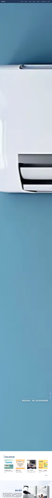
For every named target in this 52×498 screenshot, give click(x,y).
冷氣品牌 (30, 1)
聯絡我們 (48, 1)
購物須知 (34, 1)
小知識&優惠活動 (43, 1)
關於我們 (22, 1)
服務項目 (26, 1)
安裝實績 (38, 1)
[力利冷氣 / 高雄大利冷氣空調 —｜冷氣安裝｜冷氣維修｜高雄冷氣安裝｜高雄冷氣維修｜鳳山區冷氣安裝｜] (3, 1)
